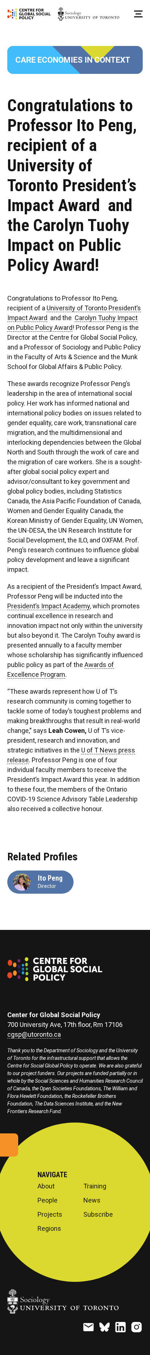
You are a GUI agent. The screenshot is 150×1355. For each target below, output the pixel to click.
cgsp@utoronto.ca (34, 1034)
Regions (49, 1228)
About (46, 1186)
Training (94, 1186)
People (48, 1200)
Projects (50, 1214)
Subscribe (98, 1214)
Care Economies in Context (72, 60)
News (91, 1200)
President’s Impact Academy (48, 606)
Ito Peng (50, 878)
